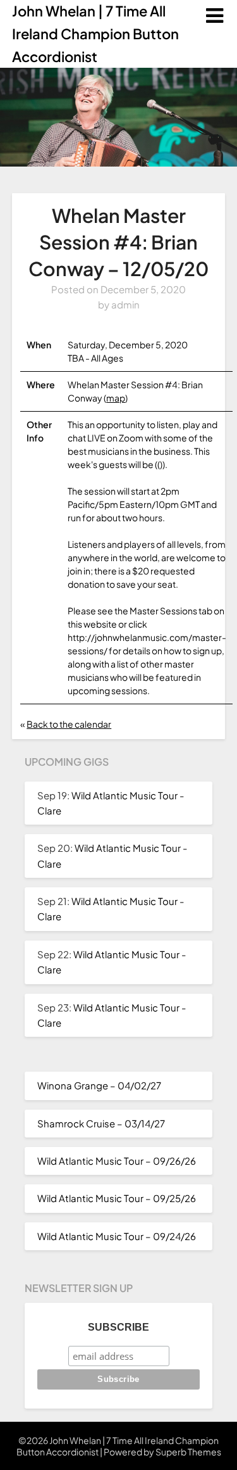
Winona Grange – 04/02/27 (99, 1085)
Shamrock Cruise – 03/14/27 (101, 1123)
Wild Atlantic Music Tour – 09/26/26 (116, 1161)
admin (125, 304)
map (115, 397)
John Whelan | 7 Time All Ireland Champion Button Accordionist (95, 33)
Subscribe (118, 1327)
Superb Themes (188, 1451)
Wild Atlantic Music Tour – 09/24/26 (116, 1236)
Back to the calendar (69, 724)
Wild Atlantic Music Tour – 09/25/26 (116, 1198)
